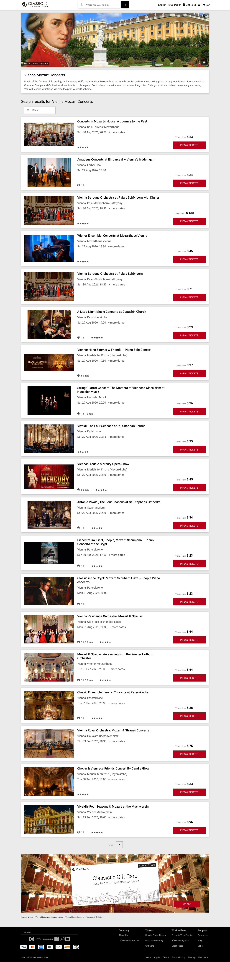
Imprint (157, 957)
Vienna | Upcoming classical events (49, 917)
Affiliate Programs (180, 940)
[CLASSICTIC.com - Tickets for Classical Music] (35, 5)
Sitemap (192, 957)
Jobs (200, 946)
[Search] (125, 4)
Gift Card (190, 4)
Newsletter (203, 957)
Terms (166, 957)
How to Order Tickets (155, 935)
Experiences (177, 946)
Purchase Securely (154, 940)
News (148, 957)
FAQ (200, 940)
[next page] (119, 844)
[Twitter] (62, 940)
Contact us (203, 935)
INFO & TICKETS (189, 145)
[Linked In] (67, 940)
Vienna (30, 917)
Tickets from (180, 137)
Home (23, 917)
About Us (123, 935)
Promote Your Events (181, 935)
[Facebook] (31, 938)
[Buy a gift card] (115, 883)
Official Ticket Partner (129, 940)
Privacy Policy (178, 957)
